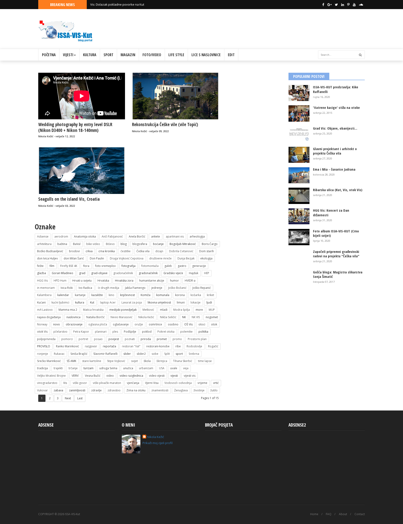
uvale (173, 368)
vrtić (216, 383)
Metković (148, 310)
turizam (88, 368)
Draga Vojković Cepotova (126, 258)
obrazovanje (74, 324)
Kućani (41, 302)
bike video (93, 244)
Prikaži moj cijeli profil (157, 443)
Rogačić (213, 346)
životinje (199, 390)
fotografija (128, 266)
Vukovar (42, 390)
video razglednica (131, 376)
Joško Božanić (177, 288)
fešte (40, 266)
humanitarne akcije (151, 281)
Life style (176, 54)
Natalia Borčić (95, 317)
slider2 (141, 354)
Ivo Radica (85, 288)
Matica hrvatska (93, 310)
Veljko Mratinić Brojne (51, 376)
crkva (89, 251)
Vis (65, 383)
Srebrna (194, 354)
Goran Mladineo (62, 273)
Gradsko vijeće (173, 273)
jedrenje (156, 288)
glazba (41, 273)
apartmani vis (175, 236)
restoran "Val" (131, 346)
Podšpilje (130, 332)
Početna (49, 54)
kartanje (80, 295)
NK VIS (196, 317)
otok (214, 324)
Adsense (43, 236)
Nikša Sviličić (168, 317)
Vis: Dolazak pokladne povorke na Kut (117, 4)
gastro (182, 266)
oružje (139, 324)
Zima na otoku (136, 390)
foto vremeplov (105, 266)
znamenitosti (159, 390)
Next (68, 398)
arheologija (197, 236)
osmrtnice (155, 324)
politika (203, 332)
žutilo (214, 390)
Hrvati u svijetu (82, 281)
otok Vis (42, 332)
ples (115, 332)
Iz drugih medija (108, 288)
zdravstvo (114, 390)
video (110, 376)
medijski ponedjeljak (123, 310)
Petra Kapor (81, 332)
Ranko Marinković (67, 346)
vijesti (174, 376)
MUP (212, 310)
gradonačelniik (123, 273)
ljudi (209, 302)
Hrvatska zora (124, 281)
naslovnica (73, 317)
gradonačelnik (148, 273)
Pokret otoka (165, 332)
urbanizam (146, 368)
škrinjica (161, 361)
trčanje (73, 368)
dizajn (159, 251)
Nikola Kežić (146, 317)
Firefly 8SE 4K (68, 266)
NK (184, 317)
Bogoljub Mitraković (183, 244)
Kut (92, 302)
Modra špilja (181, 310)
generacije (199, 266)
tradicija (42, 368)
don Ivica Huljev (47, 258)
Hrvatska (103, 281)
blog (124, 244)
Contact (359, 514)
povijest (113, 339)
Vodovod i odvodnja (178, 383)
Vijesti (68, 54)
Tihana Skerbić (182, 361)
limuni (181, 302)
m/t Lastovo (45, 310)
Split (167, 354)
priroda (146, 339)
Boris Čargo (210, 244)
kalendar (63, 295)
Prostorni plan (197, 339)
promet (162, 339)
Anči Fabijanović (112, 236)
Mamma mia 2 (68, 310)
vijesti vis (189, 376)
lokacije (196, 302)
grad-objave (99, 273)
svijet (134, 361)
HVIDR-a (190, 281)
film (51, 266)
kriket (210, 295)
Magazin (128, 54)
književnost (127, 295)
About (343, 514)
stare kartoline (91, 361)
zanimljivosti (77, 390)
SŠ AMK (71, 361)
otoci (201, 324)
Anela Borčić (137, 236)
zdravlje (96, 390)
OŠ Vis (188, 324)
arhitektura (44, 244)
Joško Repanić (201, 288)
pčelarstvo (60, 332)
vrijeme (202, 383)
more (199, 310)
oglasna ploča (97, 324)
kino (111, 295)
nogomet (212, 317)
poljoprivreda (46, 339)
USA (161, 368)
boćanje (158, 244)
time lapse (205, 361)
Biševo (110, 244)
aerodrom (61, 236)
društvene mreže (160, 258)
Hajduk (193, 273)
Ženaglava (181, 390)
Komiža (145, 295)
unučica (128, 368)
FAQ (328, 514)
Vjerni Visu (152, 383)
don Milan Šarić (74, 258)
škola (147, 361)
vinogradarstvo (47, 383)
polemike (186, 332)
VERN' (75, 376)
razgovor (91, 346)
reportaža (109, 346)
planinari (101, 332)
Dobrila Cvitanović (181, 251)
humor (174, 281)
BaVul (76, 244)
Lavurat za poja (132, 302)
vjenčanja (133, 383)
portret (83, 339)
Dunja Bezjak (186, 258)
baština (62, 244)
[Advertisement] (280, 27)
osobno (173, 324)
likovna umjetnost (159, 302)
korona (180, 295)
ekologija (206, 258)
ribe (178, 346)
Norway (42, 324)
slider (127, 354)
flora (86, 266)
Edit (231, 54)
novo (56, 324)
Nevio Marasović (121, 317)
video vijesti (157, 376)
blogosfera (139, 244)
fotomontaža (150, 266)
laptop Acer (108, 302)
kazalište (97, 295)
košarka (196, 295)
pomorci (67, 339)
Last (80, 398)
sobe (155, 354)
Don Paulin (97, 258)
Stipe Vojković (116, 361)
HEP (206, 273)
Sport (108, 54)
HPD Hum (60, 281)
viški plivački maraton (107, 383)
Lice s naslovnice (206, 54)
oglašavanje (121, 324)
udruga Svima (108, 368)
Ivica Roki (67, 288)
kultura (79, 302)
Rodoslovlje (194, 346)
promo (177, 339)
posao (98, 339)
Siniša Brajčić (78, 354)
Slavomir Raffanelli (105, 354)
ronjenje (42, 354)
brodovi (74, 251)
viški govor (80, 383)
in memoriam (46, 288)
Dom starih (206, 251)
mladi (163, 310)
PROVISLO (43, 346)
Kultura (89, 54)
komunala (162, 295)
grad (82, 273)
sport (179, 354)
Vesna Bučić (93, 376)
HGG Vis (42, 281)
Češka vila (142, 251)
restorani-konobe (158, 346)
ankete (155, 236)
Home (314, 514)
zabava (58, 390)
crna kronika (106, 251)
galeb (168, 266)
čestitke (126, 251)
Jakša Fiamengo (135, 288)
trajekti (58, 368)
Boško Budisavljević (50, 251)
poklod (147, 332)
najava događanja (49, 317)
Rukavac (59, 354)
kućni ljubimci (60, 302)
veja (185, 368)
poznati (130, 339)
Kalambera (44, 295)
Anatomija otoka (85, 236)
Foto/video (151, 54)
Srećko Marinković (49, 361)
